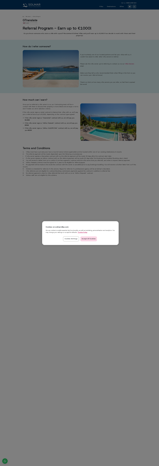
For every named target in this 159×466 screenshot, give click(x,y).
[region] (80, 233)
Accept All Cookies (89, 239)
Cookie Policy (82, 232)
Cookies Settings (71, 239)
